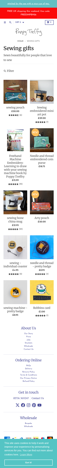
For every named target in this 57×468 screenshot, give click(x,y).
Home (20, 41)
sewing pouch (15, 107)
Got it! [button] (28, 462)
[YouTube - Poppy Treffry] (39, 405)
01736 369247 (21, 398)
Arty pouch (42, 218)
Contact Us (38, 398)
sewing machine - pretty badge (15, 309)
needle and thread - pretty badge (42, 264)
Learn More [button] (26, 454)
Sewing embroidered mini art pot (42, 111)
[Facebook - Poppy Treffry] (23, 405)
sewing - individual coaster (15, 264)
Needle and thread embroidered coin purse (42, 159)
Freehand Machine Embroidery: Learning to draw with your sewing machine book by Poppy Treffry (15, 166)
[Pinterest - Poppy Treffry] (34, 405)
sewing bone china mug (15, 219)
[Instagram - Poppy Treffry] (28, 405)
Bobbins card (41, 308)
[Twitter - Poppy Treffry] (18, 405)
